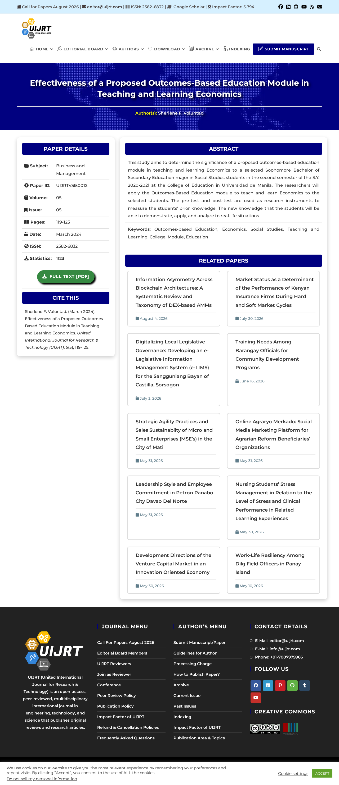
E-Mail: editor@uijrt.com (279, 640)
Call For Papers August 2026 (125, 642)
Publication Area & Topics (199, 737)
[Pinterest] (280, 685)
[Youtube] (256, 697)
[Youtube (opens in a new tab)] (304, 7)
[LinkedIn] (268, 685)
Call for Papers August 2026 (50, 6)
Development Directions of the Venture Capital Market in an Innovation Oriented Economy (173, 563)
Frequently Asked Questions (126, 737)
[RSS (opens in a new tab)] (312, 7)
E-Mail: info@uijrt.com (277, 648)
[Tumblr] (304, 685)
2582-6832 (67, 246)
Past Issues (184, 706)
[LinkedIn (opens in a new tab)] (288, 7)
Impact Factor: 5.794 (233, 6)
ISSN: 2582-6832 (147, 6)
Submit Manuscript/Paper (199, 642)
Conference (109, 684)
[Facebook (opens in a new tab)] (281, 7)
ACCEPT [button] (322, 773)
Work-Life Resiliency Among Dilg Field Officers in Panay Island (270, 563)
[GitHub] (292, 685)
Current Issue (186, 695)
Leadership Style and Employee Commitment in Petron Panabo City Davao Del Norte (174, 492)
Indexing (182, 716)
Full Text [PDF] (68, 276)
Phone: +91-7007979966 (279, 657)
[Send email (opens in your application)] (319, 7)
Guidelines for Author (195, 653)
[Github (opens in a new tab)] (296, 7)
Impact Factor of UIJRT (120, 716)
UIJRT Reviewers (114, 663)
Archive (181, 684)
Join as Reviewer (114, 674)
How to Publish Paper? (196, 674)
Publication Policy (115, 706)
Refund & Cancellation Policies (128, 727)
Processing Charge (192, 663)
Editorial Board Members (122, 653)
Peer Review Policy (116, 695)
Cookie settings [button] (293, 773)
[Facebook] (256, 685)
